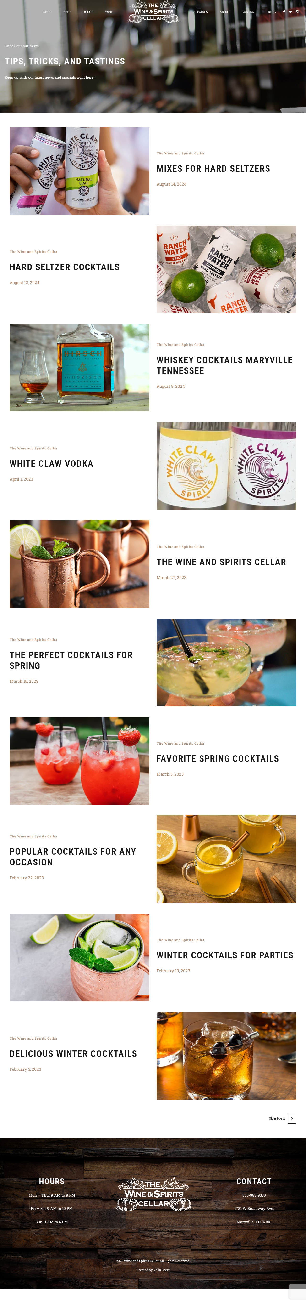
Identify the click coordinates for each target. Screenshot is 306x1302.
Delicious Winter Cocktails (73, 1053)
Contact (249, 12)
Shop (47, 12)
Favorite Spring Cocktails (218, 758)
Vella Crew (161, 1270)
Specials (200, 12)
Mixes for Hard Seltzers (213, 168)
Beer (67, 12)
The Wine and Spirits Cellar (181, 153)
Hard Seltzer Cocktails (65, 267)
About (225, 12)
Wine (109, 12)
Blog (272, 12)
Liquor (87, 12)
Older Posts (277, 1118)
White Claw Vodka (52, 463)
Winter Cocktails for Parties (225, 955)
